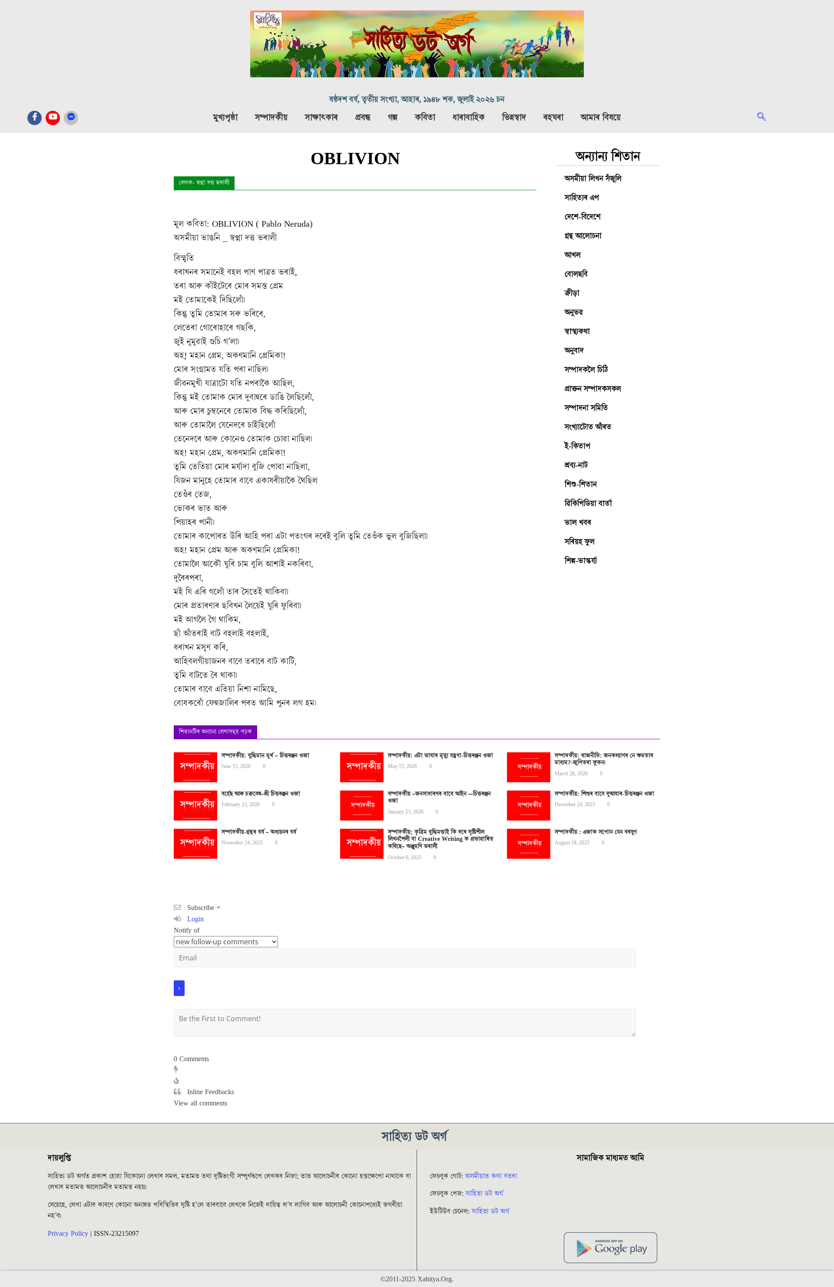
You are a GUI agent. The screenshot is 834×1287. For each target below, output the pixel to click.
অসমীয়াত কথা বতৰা (492, 1176)
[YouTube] (53, 118)
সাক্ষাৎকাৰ (321, 118)
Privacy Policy (68, 1233)
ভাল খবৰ (578, 522)
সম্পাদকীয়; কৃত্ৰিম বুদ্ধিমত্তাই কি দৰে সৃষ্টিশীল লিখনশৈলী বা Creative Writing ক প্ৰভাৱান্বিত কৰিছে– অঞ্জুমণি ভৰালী (440, 839)
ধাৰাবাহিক (469, 118)
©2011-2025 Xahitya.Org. (417, 1279)
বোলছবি (576, 274)
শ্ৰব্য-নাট (576, 465)
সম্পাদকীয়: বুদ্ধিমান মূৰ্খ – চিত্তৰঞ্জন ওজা (265, 755)
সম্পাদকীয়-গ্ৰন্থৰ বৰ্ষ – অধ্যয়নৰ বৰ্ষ (259, 832)
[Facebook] (34, 118)
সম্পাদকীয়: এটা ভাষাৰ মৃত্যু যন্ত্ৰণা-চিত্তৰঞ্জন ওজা (440, 755)
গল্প (392, 118)
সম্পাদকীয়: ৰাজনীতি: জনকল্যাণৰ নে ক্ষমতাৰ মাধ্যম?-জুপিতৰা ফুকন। (604, 759)
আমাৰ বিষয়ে (601, 118)
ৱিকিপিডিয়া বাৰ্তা (588, 503)
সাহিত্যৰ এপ (582, 197)
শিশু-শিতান (581, 484)
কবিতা (425, 118)
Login (194, 919)
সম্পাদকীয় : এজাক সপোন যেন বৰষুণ (596, 832)
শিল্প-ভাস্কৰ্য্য (581, 561)
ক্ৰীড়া (572, 293)
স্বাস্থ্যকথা (577, 331)
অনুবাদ (574, 350)
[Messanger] (71, 118)
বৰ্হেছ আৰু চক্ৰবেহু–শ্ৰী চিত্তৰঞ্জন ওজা (261, 794)
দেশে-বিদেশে (583, 217)
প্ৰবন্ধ (363, 118)
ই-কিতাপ (577, 446)
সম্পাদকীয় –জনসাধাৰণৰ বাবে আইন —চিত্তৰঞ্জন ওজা (439, 798)
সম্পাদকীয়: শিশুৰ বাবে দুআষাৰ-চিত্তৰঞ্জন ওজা (604, 794)
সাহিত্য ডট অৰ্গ (484, 1193)
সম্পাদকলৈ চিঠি (586, 369)
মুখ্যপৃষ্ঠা (225, 118)
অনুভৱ (574, 312)
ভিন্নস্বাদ (514, 118)
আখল (573, 255)
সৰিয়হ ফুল (580, 541)
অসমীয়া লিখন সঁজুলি (593, 178)
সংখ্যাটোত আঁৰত (588, 427)
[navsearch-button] (765, 117)
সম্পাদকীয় (271, 118)
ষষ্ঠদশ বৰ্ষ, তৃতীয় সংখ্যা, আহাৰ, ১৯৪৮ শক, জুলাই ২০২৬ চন (417, 100)
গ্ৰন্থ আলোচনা (583, 236)
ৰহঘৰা (553, 118)
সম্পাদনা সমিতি (586, 408)
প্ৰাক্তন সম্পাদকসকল (593, 389)
